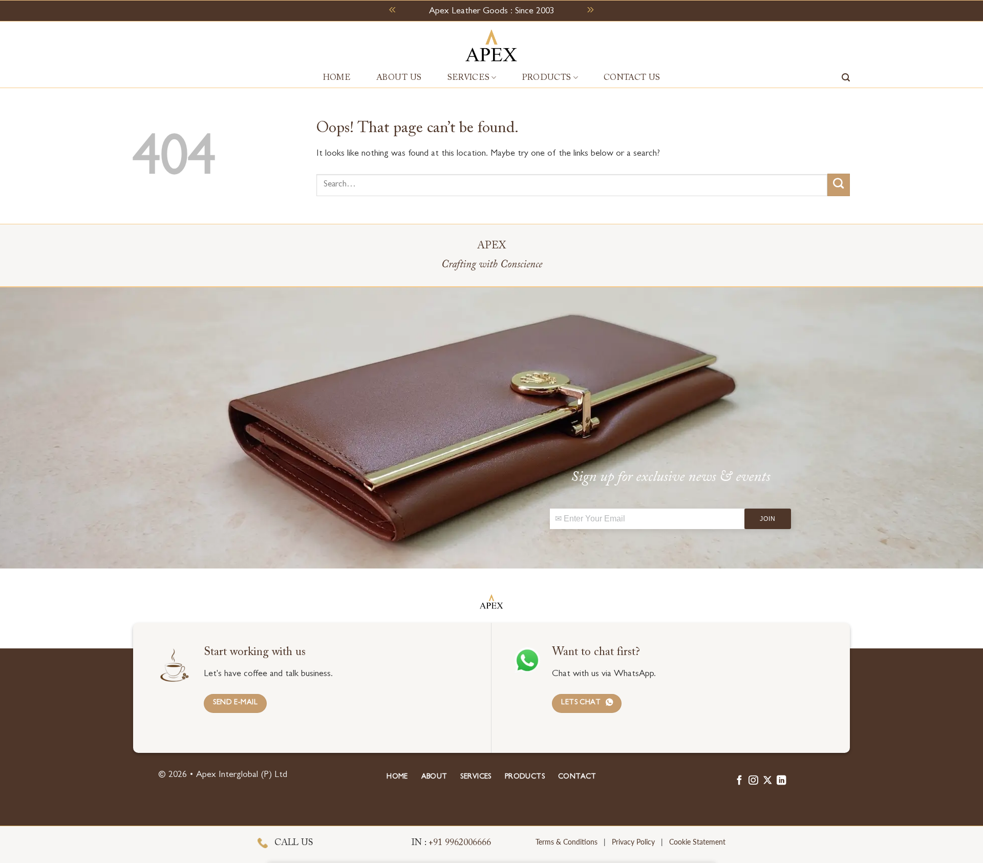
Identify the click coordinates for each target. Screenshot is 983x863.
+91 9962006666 (461, 843)
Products (546, 78)
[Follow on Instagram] (753, 780)
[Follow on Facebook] (739, 780)
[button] (846, 78)
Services (468, 78)
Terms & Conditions (566, 842)
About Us (399, 78)
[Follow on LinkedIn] (781, 780)
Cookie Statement (697, 842)
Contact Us (632, 78)
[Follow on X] (767, 780)
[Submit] (838, 185)
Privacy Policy (633, 842)
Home (337, 78)
